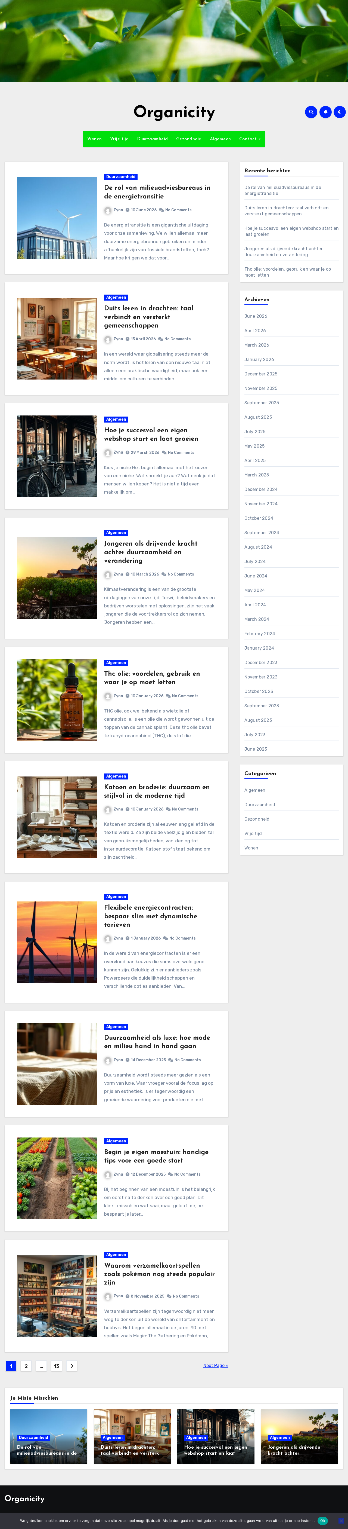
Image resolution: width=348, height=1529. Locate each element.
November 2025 (261, 388)
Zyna (118, 210)
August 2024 (258, 547)
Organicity (174, 113)
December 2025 (261, 374)
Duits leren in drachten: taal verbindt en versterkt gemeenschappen (148, 317)
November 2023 (261, 677)
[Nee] (341, 1521)
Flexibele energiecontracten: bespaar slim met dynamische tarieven (150, 916)
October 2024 (258, 518)
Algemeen (220, 139)
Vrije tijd (119, 139)
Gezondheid (189, 139)
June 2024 (256, 576)
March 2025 (256, 475)
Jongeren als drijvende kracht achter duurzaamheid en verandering (151, 552)
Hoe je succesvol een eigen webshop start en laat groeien (215, 1453)
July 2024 (255, 561)
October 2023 (258, 691)
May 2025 (254, 446)
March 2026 (256, 345)
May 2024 (254, 590)
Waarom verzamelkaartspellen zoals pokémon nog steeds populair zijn (159, 1274)
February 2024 (259, 633)
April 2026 (255, 330)
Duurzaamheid (152, 139)
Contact (248, 139)
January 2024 (259, 648)
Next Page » (215, 1365)
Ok (322, 1520)
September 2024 (261, 532)
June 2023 (255, 749)
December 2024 (261, 489)
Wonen (94, 139)
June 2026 (256, 316)
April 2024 (255, 604)
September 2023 (261, 705)
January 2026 (259, 359)
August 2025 (258, 417)
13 (56, 1366)
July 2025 (255, 431)
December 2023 (261, 662)
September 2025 (261, 402)
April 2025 (255, 460)
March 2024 (256, 619)
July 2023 (255, 734)
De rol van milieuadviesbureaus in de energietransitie (47, 1453)
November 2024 (261, 503)
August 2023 (258, 720)
